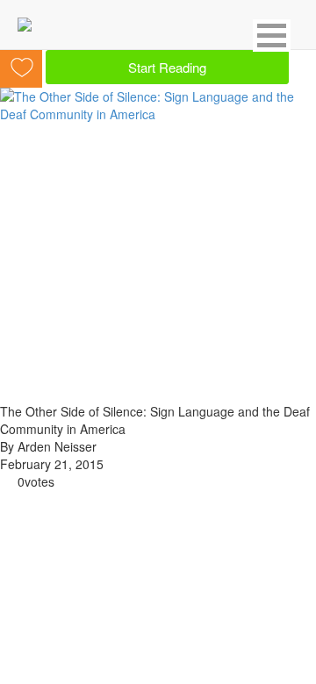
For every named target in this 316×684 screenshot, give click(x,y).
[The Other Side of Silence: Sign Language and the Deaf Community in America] (158, 103)
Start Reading (167, 67)
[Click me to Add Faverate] (23, 65)
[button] (272, 35)
